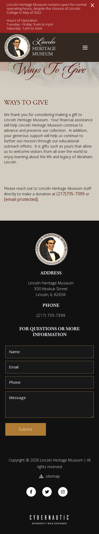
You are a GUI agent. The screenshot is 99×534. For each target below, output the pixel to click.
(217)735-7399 (70, 194)
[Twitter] (47, 492)
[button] (85, 47)
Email (13, 367)
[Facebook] (31, 492)
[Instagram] (63, 492)
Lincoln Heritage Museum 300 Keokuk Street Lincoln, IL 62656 (51, 288)
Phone (15, 382)
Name (14, 351)
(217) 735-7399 (51, 315)
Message (17, 397)
